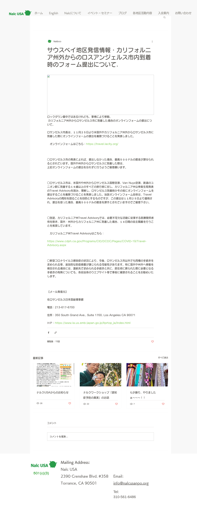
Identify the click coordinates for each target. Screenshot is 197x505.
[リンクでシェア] (55, 332)
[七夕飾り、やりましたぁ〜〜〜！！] (147, 374)
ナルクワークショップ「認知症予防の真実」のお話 (100, 395)
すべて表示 (163, 358)
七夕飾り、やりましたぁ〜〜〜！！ (143, 395)
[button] (164, 17)
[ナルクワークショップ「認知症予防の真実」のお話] (100, 374)
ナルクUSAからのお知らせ (52, 392)
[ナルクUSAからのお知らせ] (54, 374)
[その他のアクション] (152, 41)
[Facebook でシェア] (48, 332)
